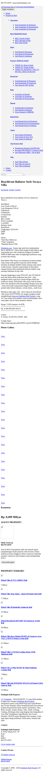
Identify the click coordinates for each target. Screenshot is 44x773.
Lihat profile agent (8, 562)
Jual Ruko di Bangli (22, 94)
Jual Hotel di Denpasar (23, 52)
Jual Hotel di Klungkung (24, 54)
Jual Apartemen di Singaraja (25, 25)
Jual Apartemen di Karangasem (26, 27)
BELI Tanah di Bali (22, 38)
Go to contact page (8, 744)
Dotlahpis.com (6, 248)
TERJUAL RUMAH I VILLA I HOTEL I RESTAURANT (27, 71)
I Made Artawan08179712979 (6, 760)
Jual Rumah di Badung (23, 110)
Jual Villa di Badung (22, 166)
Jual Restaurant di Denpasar (25, 81)
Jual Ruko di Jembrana (23, 97)
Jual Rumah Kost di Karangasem (27, 123)
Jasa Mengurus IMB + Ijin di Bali (27, 152)
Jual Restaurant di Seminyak (25, 83)
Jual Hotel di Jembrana (23, 56)
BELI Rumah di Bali (23, 41)
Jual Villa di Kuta (21, 162)
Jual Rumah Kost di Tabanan (25, 126)
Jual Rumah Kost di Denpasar (26, 121)
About (8, 168)
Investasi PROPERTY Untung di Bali (29, 150)
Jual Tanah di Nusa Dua (24, 137)
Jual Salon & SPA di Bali (24, 85)
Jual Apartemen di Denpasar (25, 29)
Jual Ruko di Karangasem (24, 99)
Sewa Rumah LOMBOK (24, 112)
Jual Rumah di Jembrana (24, 108)
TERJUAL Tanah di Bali (24, 67)
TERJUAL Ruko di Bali (24, 65)
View (3, 336)
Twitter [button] (11, 190)
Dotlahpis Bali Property (26, 701)
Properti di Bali (11, 15)
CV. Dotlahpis (6, 699)
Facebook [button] (4, 190)
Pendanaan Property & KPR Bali (27, 148)
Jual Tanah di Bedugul (23, 135)
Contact (8, 170)
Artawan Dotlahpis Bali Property (23, 296)
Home (8, 13)
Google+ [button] (17, 190)
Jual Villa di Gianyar (22, 164)
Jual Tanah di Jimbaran (23, 139)
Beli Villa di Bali (21, 43)
